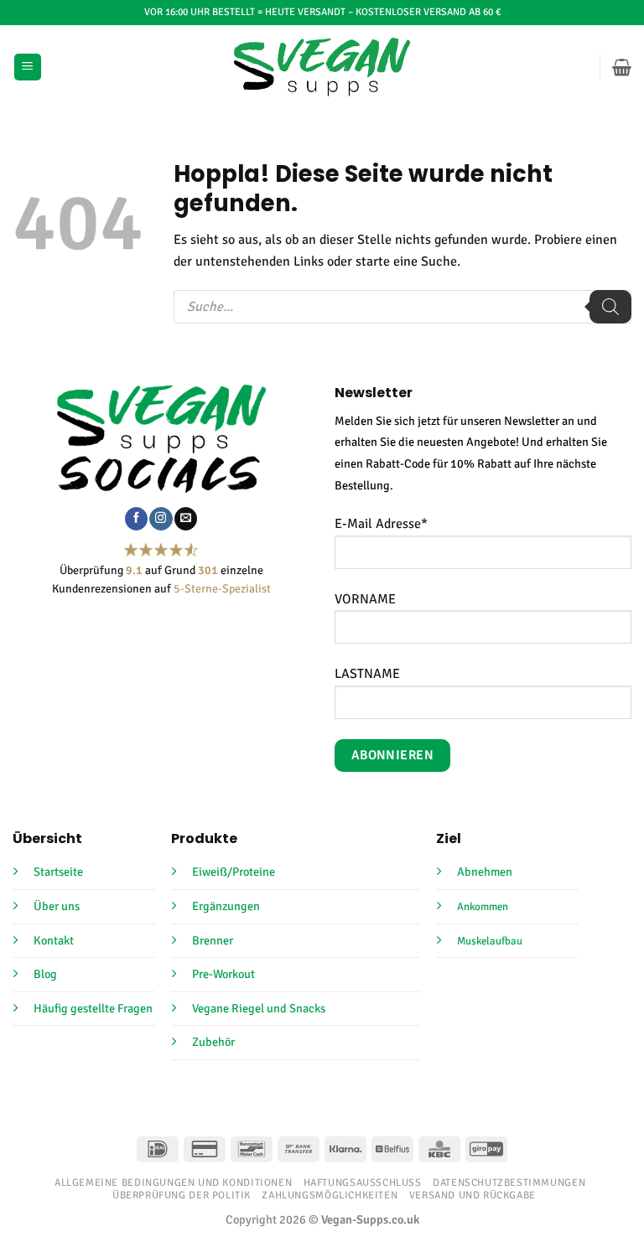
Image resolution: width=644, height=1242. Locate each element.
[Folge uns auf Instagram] (160, 518)
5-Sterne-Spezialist (222, 589)
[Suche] (610, 306)
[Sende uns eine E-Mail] (185, 518)
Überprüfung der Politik (181, 1195)
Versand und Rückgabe (472, 1195)
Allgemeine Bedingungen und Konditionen (173, 1182)
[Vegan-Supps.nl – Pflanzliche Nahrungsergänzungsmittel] (322, 67)
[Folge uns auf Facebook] (136, 518)
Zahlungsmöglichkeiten (329, 1195)
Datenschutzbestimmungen (509, 1182)
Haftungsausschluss (363, 1182)
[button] (27, 67)
